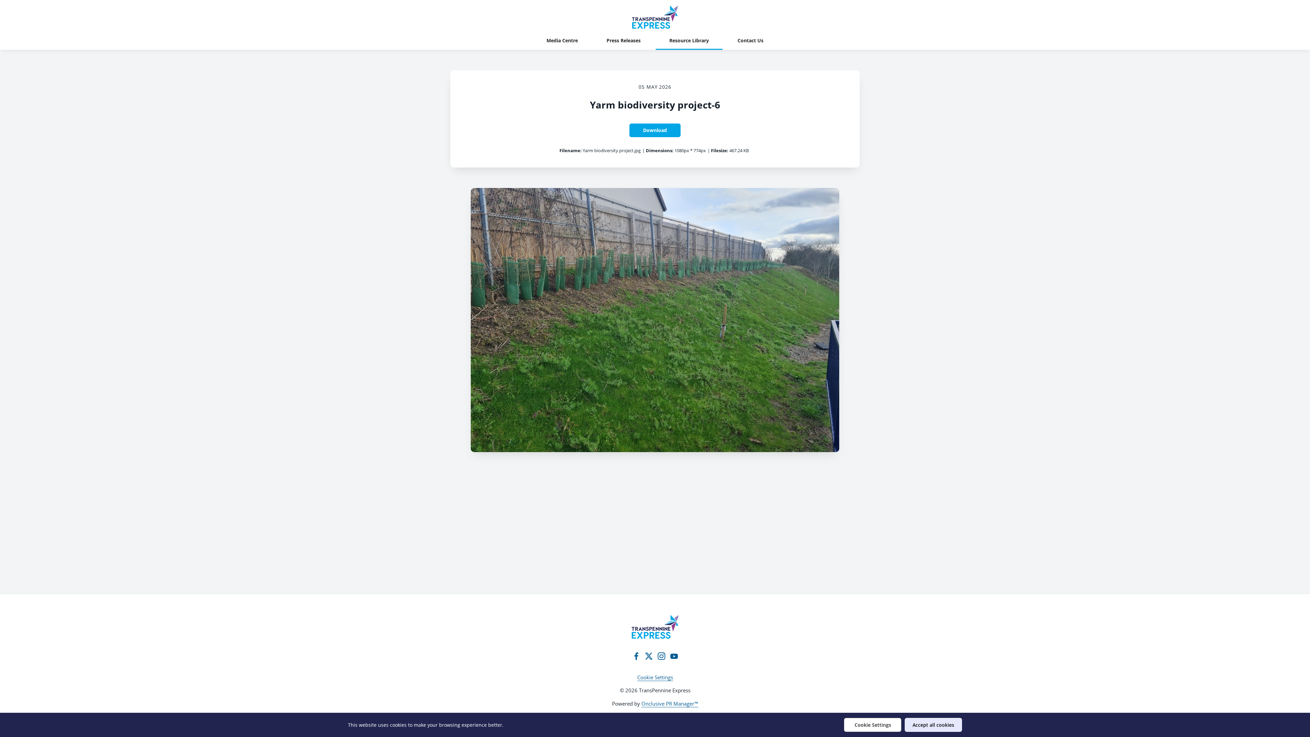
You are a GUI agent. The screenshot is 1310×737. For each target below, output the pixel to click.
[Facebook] (636, 656)
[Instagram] (661, 656)
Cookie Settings (655, 677)
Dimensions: (659, 150)
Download (655, 130)
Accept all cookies (933, 725)
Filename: (570, 150)
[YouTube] (674, 656)
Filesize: (719, 150)
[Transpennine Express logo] (655, 627)
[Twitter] (649, 656)
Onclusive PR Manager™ (669, 703)
